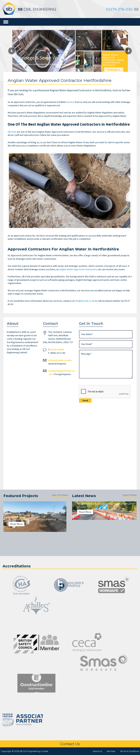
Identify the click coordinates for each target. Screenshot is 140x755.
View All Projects (60, 495)
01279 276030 (57, 349)
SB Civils (12, 131)
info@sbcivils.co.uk (59, 360)
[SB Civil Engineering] (29, 8)
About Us (97, 751)
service (70, 102)
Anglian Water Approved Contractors (78, 269)
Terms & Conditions (129, 751)
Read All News (130, 495)
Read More (16, 524)
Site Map (111, 751)
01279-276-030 (119, 9)
